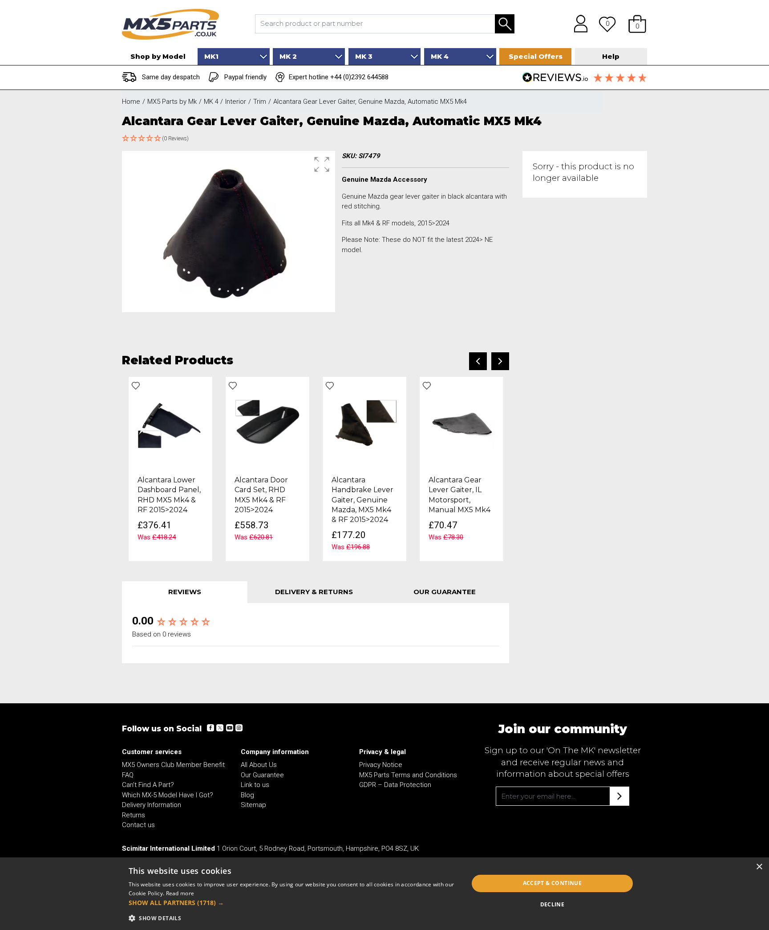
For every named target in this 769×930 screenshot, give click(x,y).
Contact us (138, 825)
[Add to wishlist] (136, 386)
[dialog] (384, 893)
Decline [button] (552, 904)
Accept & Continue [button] (552, 883)
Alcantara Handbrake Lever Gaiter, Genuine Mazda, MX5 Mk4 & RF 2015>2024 (362, 500)
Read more (180, 893)
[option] (170, 469)
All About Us (259, 765)
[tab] (184, 592)
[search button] (504, 24)
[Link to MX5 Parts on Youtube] (229, 727)
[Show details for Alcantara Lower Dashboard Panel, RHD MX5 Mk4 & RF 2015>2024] (170, 423)
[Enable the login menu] (577, 24)
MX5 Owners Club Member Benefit (173, 765)
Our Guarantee (262, 775)
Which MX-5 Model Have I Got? (167, 795)
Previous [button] (478, 361)
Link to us (255, 785)
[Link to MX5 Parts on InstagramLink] (238, 727)
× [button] (759, 867)
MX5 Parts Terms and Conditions (408, 775)
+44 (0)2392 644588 (359, 77)
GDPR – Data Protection (395, 785)
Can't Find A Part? (148, 785)
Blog (247, 795)
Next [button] (500, 361)
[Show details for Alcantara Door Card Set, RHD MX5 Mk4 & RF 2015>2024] (267, 423)
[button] (637, 24)
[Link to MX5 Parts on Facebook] (210, 727)
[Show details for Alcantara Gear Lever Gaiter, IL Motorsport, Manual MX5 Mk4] (461, 423)
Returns (133, 815)
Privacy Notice (380, 765)
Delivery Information (151, 805)
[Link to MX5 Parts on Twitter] (219, 727)
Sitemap (253, 805)
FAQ (128, 775)
